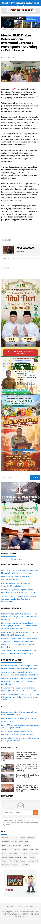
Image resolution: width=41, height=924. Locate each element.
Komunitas (17, 845)
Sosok (4, 861)
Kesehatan (6, 845)
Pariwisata (13, 853)
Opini (4, 853)
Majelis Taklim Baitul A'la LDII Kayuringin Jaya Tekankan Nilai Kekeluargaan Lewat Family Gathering (27, 768)
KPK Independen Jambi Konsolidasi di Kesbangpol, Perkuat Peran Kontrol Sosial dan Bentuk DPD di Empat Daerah (19, 626)
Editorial (31, 838)
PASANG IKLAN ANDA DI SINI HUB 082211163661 (22, 352)
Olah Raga (34, 849)
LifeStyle (27, 845)
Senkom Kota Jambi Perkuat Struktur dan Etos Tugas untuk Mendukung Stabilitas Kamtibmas (19, 681)
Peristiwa (34, 853)
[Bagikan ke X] (7, 240)
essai (23, 861)
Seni (25, 857)
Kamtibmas (23, 842)
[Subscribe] (35, 813)
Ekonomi (5, 842)
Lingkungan (6, 849)
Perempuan (24, 853)
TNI (11, 861)
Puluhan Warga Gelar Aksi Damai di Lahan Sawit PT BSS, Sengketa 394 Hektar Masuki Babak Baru (19, 617)
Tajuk (16, 861)
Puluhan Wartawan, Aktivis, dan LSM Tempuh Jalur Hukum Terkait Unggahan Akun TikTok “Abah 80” (27, 788)
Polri (11, 857)
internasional (33, 861)
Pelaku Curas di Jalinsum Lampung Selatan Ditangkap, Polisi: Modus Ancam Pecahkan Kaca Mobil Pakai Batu (20, 757)
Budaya (14, 838)
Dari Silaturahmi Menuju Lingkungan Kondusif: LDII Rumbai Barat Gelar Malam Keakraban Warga (20, 697)
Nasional (17, 849)
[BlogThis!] (5, 240)
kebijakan (6, 865)
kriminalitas (25, 865)
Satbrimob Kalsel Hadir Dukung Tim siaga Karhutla (27, 776)
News (25, 849)
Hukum (14, 842)
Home (4, 29)
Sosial (32, 857)
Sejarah (18, 857)
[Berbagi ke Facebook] (9, 240)
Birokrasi (5, 838)
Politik (4, 857)
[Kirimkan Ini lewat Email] (3, 240)
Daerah (23, 838)
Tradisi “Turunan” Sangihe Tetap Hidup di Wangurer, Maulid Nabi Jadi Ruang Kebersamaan (18, 599)
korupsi (15, 865)
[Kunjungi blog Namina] (20, 883)
